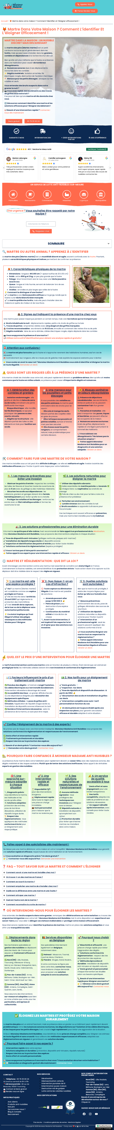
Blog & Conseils (14, 1112)
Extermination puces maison (54, 1086)
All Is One (85, 1126)
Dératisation (47, 1078)
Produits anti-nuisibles (18, 1104)
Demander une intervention (53, 858)
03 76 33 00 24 (23, 1079)
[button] (110, 167)
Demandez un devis (29, 365)
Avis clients (13, 1102)
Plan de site (37, 1122)
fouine (93, 256)
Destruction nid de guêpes (53, 1088)
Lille (97, 1079)
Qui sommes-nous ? (16, 1109)
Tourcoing (90, 1082)
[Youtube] (96, 1114)
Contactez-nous (45, 748)
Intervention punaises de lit (53, 1083)
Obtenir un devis (94, 449)
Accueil (4, 21)
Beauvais (90, 1094)
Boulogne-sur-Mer (102, 1087)
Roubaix (103, 1079)
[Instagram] (90, 1114)
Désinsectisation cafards (53, 1081)
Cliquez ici (85, 1102)
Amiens (99, 1092)
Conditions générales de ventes (55, 1122)
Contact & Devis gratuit (16, 1089)
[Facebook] (84, 1114)
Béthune (89, 1087)
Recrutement (13, 1114)
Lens (107, 1084)
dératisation (98, 531)
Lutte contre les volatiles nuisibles (56, 1091)
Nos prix (11, 1107)
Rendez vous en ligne (15, 1091)
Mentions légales (74, 1122)
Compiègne (100, 1094)
